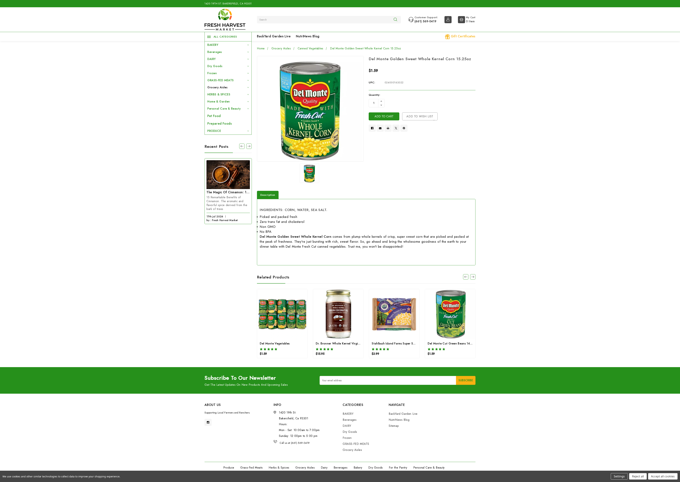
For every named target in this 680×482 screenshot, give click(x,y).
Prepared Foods (219, 123)
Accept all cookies (663, 476)
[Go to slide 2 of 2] (465, 276)
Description (267, 195)
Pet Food (214, 116)
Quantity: (374, 95)
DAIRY (211, 59)
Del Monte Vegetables (275, 343)
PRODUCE (214, 131)
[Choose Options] (278, 315)
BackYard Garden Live (274, 36)
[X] (396, 128)
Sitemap (394, 426)
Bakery (358, 468)
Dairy (324, 468)
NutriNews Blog (307, 36)
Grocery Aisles (217, 87)
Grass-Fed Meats (251, 468)
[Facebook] (372, 128)
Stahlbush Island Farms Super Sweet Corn (399, 343)
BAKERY (213, 45)
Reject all (638, 476)
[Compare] (287, 315)
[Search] (395, 19)
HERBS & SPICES (218, 94)
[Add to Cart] (334, 315)
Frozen (212, 73)
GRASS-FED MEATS (220, 80)
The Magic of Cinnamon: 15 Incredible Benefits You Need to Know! (228, 192)
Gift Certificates (462, 36)
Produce (228, 468)
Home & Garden (218, 101)
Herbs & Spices (279, 468)
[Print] (388, 128)
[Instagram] (208, 422)
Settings (619, 476)
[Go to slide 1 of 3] (249, 146)
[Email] (380, 128)
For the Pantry (398, 468)
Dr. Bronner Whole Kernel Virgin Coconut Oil (346, 343)
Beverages (214, 52)
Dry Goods (214, 66)
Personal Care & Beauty (224, 109)
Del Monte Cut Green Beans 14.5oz (452, 343)
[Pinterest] (403, 128)
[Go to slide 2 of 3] (242, 146)
